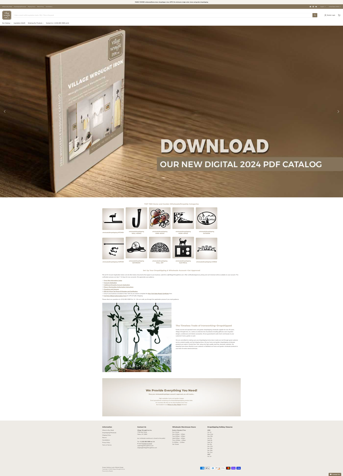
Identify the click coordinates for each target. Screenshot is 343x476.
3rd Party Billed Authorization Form (115, 296)
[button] (5, 111)
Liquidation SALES (19, 23)
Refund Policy (40, 6)
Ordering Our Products (35, 23)
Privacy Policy (106, 442)
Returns (104, 437)
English (322, 6)
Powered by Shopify (107, 471)
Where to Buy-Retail (7, 6)
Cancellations (49, 6)
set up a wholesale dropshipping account (171, 118)
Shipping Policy (31, 6)
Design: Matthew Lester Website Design (112, 467)
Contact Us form (147, 444)
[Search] (314, 15)
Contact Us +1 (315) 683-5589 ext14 (57, 23)
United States (334, 6)
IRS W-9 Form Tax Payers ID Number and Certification (121, 291)
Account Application (110, 283)
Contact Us (335, 474)
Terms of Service (107, 445)
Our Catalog (6, 23)
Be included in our (168, 405)
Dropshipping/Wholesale (20, 6)
